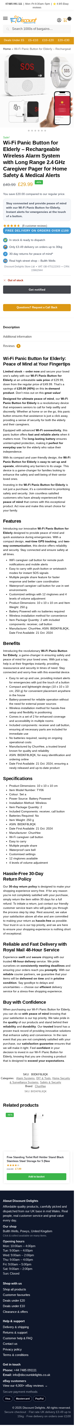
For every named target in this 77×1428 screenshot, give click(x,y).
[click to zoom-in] (37, 90)
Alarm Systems (25, 1078)
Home (7, 48)
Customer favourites (16, 1295)
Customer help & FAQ (17, 1338)
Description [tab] (11, 327)
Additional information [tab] (17, 336)
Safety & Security (50, 1082)
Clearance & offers (15, 1311)
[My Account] (59, 20)
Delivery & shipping (16, 1327)
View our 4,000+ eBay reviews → (25, 1385)
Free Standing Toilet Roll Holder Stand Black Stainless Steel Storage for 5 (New (35, 1159)
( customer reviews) (34, 225)
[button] (9, 18)
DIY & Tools (43, 1078)
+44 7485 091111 (25, 1370)
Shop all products (14, 1289)
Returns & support (15, 1332)
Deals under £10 (14, 1306)
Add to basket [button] (36, 1176)
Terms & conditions (16, 1355)
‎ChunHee (40, 1086)
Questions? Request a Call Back (37, 307)
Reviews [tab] (11, 346)
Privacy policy (12, 1349)
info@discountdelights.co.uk (31, 1375)
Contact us (10, 1343)
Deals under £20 (14, 1300)
